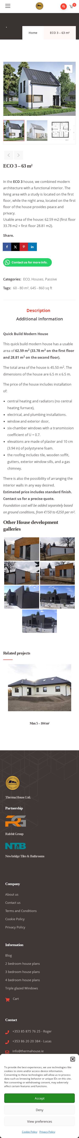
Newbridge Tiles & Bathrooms (24, 856)
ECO (26, 279)
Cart (16, 999)
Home (33, 33)
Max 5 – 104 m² (40, 723)
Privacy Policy (47, 1132)
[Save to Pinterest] (24, 247)
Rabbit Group (14, 834)
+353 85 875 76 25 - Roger (32, 1031)
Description (38, 310)
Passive (51, 279)
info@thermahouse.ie (28, 1051)
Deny (39, 1110)
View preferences (39, 1121)
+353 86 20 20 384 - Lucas (31, 1041)
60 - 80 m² (21, 288)
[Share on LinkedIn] (32, 247)
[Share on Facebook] (7, 247)
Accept (39, 1098)
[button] (73, 1059)
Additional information (39, 319)
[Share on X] (16, 247)
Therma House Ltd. (18, 797)
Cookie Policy (29, 1132)
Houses (37, 279)
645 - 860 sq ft (41, 288)
